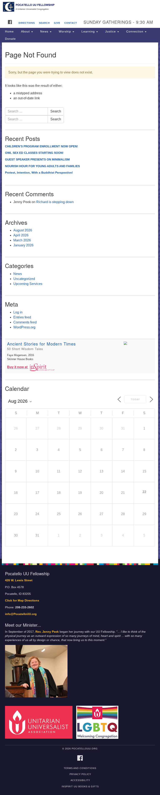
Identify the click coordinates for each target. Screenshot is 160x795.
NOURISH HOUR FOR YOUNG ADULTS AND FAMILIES (42, 166)
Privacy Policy (80, 774)
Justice (110, 31)
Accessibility (80, 780)
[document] (80, 300)
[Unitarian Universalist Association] (40, 722)
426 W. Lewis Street (18, 580)
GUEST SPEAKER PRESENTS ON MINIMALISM (37, 159)
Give (57, 23)
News (44, 31)
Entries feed (22, 317)
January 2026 (23, 245)
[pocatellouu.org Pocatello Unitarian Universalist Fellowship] (80, 7)
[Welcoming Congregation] (98, 722)
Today (135, 399)
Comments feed (25, 322)
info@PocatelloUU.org (21, 614)
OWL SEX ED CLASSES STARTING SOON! (34, 152)
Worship (65, 31)
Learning (88, 31)
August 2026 (22, 230)
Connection (134, 31)
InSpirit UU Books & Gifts (80, 786)
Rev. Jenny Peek (47, 631)
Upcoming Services (27, 284)
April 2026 (21, 235)
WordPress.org (24, 327)
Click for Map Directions (22, 600)
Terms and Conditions (80, 768)
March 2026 (22, 240)
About (25, 31)
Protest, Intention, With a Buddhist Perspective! (39, 172)
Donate (10, 38)
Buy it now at (17, 367)
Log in (17, 312)
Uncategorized (24, 279)
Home (9, 31)
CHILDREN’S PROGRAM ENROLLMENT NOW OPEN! (41, 146)
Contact (70, 23)
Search (44, 23)
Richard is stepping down (55, 202)
